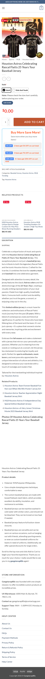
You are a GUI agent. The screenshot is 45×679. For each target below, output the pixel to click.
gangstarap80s (16, 561)
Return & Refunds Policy (12, 647)
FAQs (4, 633)
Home (4, 59)
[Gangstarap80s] (22, 8)
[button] (3, 8)
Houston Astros (28, 59)
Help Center (7, 661)
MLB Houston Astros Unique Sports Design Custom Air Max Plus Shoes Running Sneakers (11, 225)
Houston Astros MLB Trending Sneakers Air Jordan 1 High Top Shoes (33, 224)
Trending (5, 176)
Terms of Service (9, 657)
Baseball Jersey (16, 173)
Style (4, 84)
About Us (6, 623)
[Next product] (4, 79)
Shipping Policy (8, 652)
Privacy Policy (8, 642)
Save (5, 20)
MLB (18, 59)
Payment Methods (10, 638)
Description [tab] (7, 240)
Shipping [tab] (6, 245)
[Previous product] (8, 79)
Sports (11, 59)
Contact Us (7, 628)
